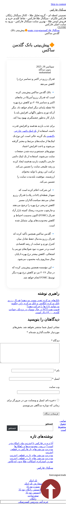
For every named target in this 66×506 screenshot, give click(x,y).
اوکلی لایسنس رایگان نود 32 (33, 489)
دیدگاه (55, 340)
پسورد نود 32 (33, 486)
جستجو (49, 423)
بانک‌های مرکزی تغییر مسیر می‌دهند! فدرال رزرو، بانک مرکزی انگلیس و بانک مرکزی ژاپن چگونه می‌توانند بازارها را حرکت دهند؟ (33, 303)
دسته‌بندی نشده (36, 30)
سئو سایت (33, 495)
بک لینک (33, 480)
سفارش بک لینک (33, 483)
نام (56, 370)
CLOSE (62, 27)
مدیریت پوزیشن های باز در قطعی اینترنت (31, 455)
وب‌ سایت (54, 387)
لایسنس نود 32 (33, 492)
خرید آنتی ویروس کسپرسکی (33, 501)
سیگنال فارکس (58, 9)
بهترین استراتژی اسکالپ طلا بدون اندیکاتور (30, 461)
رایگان (33, 498)
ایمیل (55, 378)
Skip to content (58, 4)
